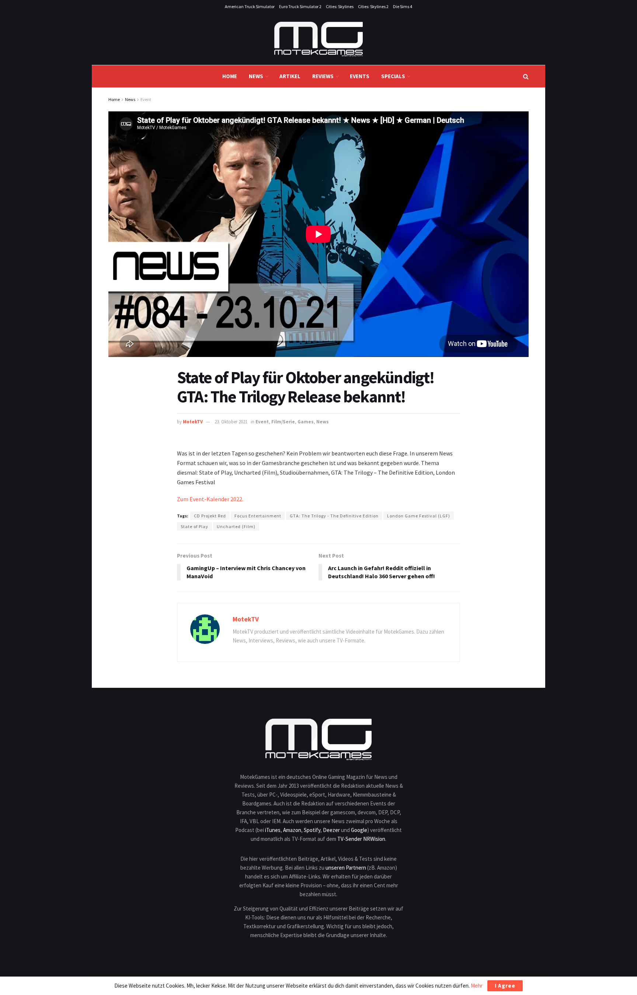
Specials (393, 76)
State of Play (194, 526)
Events (359, 76)
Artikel (289, 76)
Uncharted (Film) (236, 526)
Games (305, 422)
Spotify (312, 829)
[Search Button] (526, 76)
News (256, 76)
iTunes (273, 829)
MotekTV (193, 422)
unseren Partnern (346, 867)
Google (359, 829)
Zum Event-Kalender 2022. (210, 499)
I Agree (505, 985)
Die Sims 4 (402, 6)
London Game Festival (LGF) (418, 516)
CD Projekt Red (210, 516)
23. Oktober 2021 (231, 422)
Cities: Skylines (340, 6)
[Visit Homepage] (318, 39)
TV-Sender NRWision (361, 838)
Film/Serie (283, 422)
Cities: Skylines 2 (373, 6)
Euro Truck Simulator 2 (300, 6)
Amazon (292, 829)
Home (229, 76)
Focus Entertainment (257, 516)
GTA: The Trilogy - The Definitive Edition (334, 516)
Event (145, 99)
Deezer (331, 829)
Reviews (323, 76)
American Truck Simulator (250, 6)
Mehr (477, 985)
